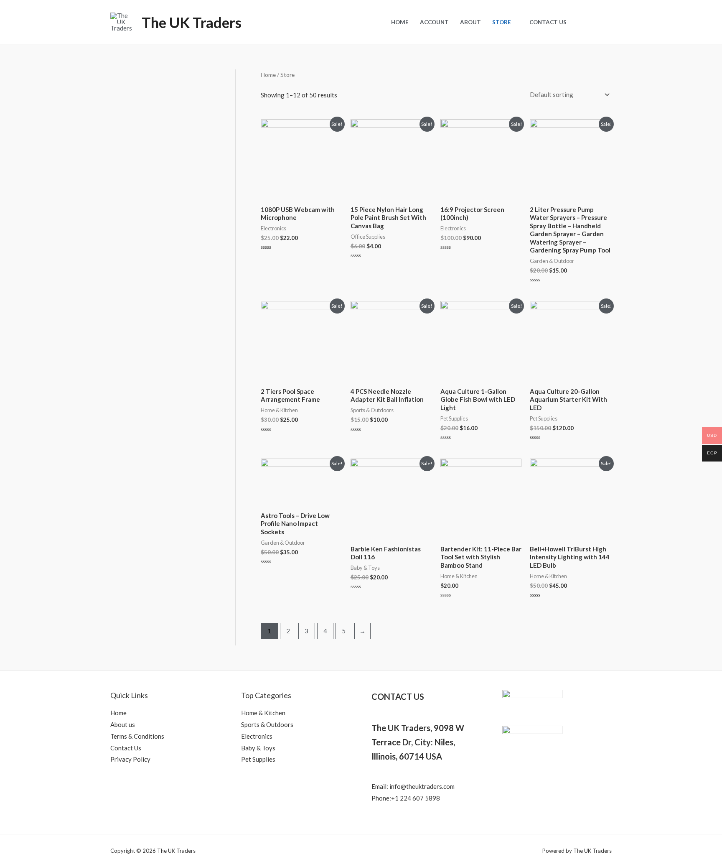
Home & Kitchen (263, 713)
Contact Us (548, 22)
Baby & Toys (258, 748)
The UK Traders (192, 22)
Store (501, 22)
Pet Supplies (258, 759)
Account (434, 22)
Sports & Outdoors (267, 724)
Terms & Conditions (137, 736)
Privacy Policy (130, 759)
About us (122, 724)
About (470, 22)
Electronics (256, 736)
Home (400, 22)
